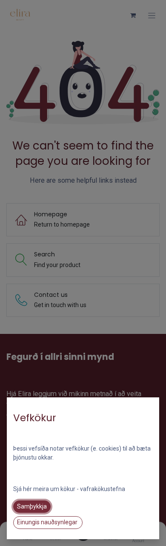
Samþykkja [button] (32, 506)
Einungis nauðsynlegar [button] (48, 522)
